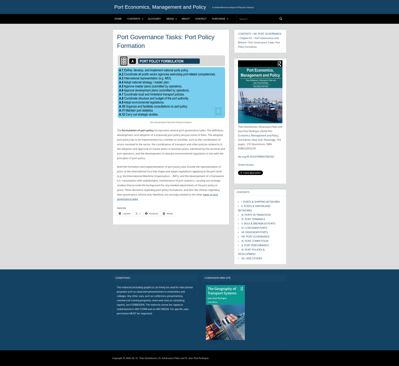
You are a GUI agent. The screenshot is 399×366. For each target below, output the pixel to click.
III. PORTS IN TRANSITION (256, 214)
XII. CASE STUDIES (251, 258)
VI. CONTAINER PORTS (254, 227)
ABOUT (186, 18)
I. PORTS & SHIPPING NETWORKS (260, 201)
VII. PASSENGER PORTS (254, 232)
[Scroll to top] (391, 358)
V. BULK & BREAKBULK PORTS (258, 223)
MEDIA (170, 18)
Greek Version (246, 164)
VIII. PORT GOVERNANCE (267, 33)
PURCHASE (218, 18)
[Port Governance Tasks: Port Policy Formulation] (171, 86)
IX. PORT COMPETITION (254, 240)
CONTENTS (133, 18)
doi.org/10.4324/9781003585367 (256, 156)
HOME (118, 18)
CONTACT (201, 18)
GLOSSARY (154, 18)
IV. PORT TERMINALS (253, 219)
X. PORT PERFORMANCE (255, 245)
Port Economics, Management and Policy (160, 7)
